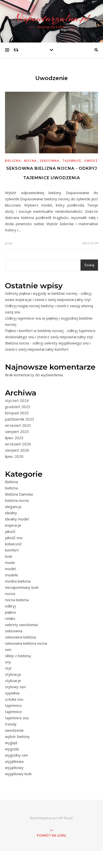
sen (8, 649)
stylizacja (13, 674)
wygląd (11, 742)
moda (10, 562)
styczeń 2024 (17, 400)
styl (8, 668)
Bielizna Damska (19, 494)
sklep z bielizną (18, 655)
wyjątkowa (14, 761)
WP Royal (65, 818)
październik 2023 (19, 419)
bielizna (13, 161)
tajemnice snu (17, 717)
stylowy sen (15, 686)
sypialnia (12, 692)
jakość (10, 531)
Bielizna (11, 481)
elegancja (13, 506)
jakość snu (13, 537)
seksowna (50, 161)
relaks (10, 618)
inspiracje (13, 525)
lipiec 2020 (14, 456)
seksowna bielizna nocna (26, 643)
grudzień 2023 (17, 406)
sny (8, 661)
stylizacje (13, 680)
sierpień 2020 (17, 450)
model (10, 568)
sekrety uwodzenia (21, 624)
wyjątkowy (14, 767)
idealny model (17, 518)
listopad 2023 (17, 412)
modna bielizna (17, 581)
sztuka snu (14, 699)
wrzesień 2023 (18, 425)
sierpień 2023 (17, 431)
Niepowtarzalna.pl (52, 18)
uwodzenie (14, 730)
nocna (30, 161)
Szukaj (89, 265)
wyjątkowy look (18, 773)
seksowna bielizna (20, 637)
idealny (11, 512)
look (8, 556)
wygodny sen (16, 755)
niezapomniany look (21, 587)
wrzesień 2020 (18, 443)
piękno (10, 612)
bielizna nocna (17, 500)
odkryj (10, 605)
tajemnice (71, 161)
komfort (12, 550)
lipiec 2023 (14, 437)
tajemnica (13, 705)
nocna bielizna (17, 599)
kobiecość (13, 543)
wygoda (12, 748)
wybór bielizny (17, 736)
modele (11, 574)
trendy (10, 724)
